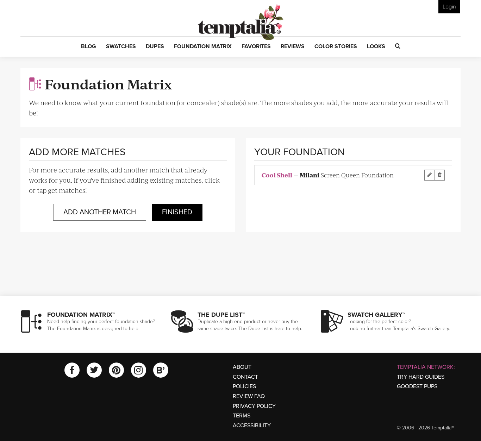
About (242, 367)
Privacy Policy (254, 406)
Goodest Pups (417, 386)
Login (449, 6)
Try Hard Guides (420, 376)
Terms (241, 415)
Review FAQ (249, 396)
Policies (244, 386)
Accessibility (252, 425)
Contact (245, 376)
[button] (88, 47)
